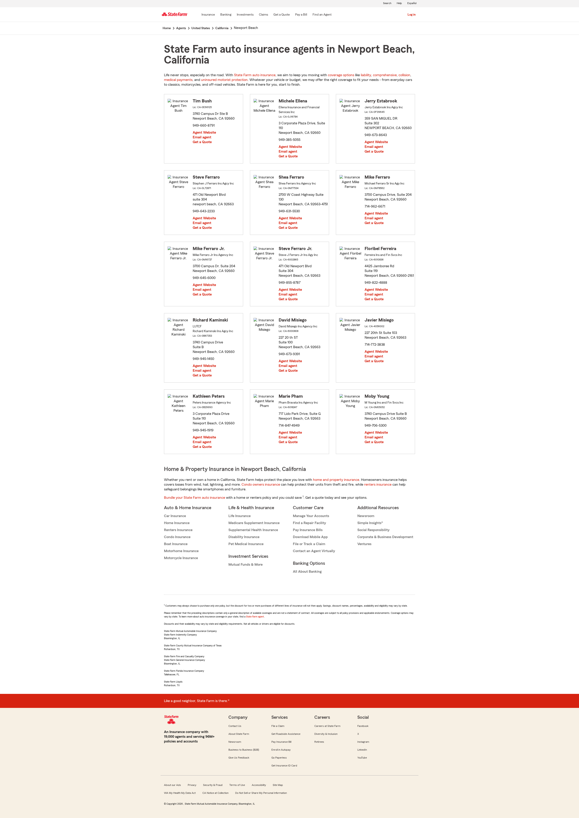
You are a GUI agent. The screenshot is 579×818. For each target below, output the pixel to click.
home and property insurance (336, 480)
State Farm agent (255, 616)
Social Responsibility (373, 530)
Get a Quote (202, 142)
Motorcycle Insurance (181, 558)
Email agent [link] (202, 137)
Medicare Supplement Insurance (254, 523)
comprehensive (385, 75)
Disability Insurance (243, 537)
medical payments (178, 80)
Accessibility (259, 785)
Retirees (319, 741)
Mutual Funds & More (245, 564)
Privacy (192, 785)
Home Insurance (177, 523)
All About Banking (307, 571)
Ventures (364, 544)
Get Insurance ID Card (284, 765)
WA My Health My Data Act (180, 793)
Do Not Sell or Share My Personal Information (261, 793)
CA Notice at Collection (215, 793)
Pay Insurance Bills (308, 530)
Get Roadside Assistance (285, 734)
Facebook (362, 726)
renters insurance (378, 484)
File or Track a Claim (309, 544)
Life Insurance (239, 516)
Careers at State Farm (327, 726)
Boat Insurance (175, 544)
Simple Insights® (370, 523)
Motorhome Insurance (181, 551)
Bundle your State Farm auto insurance (194, 497)
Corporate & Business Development (385, 537)
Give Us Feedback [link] (238, 757)
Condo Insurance (177, 537)
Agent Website (204, 132)
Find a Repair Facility (309, 523)
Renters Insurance (178, 530)
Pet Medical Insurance (245, 544)
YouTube (362, 757)
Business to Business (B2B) (243, 749)
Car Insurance (175, 516)
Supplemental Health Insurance (253, 530)
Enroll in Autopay (281, 749)
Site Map (278, 785)
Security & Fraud (213, 785)
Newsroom (365, 516)
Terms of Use (237, 785)
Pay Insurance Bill (281, 741)
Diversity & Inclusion (325, 734)
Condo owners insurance (261, 484)
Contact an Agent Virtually (314, 551)
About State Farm (238, 734)
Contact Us (234, 726)
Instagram (363, 741)
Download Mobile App (310, 537)
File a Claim (277, 726)
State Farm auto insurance (254, 75)
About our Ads (172, 785)
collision (404, 75)
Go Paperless (279, 757)
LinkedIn (362, 749)
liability (366, 75)
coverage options (341, 75)
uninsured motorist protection (224, 80)
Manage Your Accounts (311, 516)
